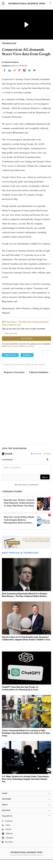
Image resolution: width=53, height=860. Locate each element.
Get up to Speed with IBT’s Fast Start (36, 538)
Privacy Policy (28, 346)
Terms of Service (13, 346)
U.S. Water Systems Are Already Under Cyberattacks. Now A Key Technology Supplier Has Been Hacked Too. (25, 779)
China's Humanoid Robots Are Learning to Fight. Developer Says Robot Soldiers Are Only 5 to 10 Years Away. (26, 733)
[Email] (29, 70)
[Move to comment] (34, 70)
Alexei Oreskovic (12, 62)
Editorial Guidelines (38, 372)
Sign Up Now (13, 543)
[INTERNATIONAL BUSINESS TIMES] (26, 4)
